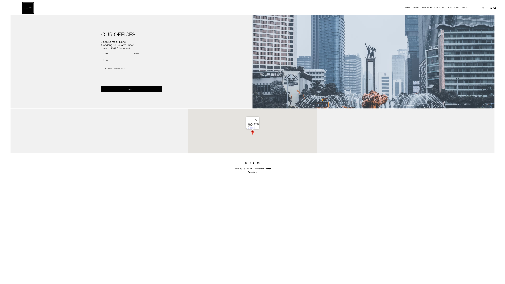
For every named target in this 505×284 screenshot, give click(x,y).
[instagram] (483, 8)
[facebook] (487, 8)
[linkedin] (490, 8)
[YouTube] (494, 8)
